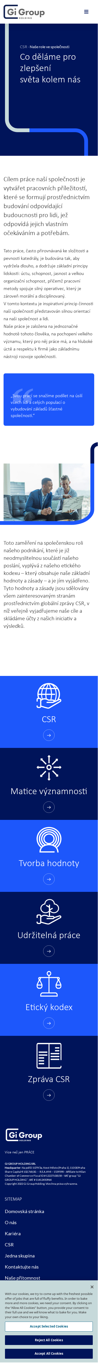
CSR (23, 46)
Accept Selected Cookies (49, 1326)
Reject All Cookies (49, 1340)
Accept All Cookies (49, 1353)
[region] (49, 1321)
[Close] (92, 1287)
